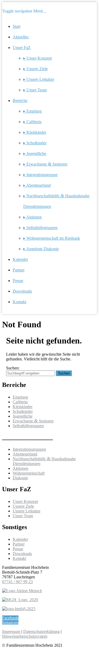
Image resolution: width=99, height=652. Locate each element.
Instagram (10, 622)
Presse (18, 280)
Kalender (20, 259)
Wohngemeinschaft (29, 473)
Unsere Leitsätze (26, 511)
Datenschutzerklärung (41, 631)
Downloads (22, 291)
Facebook (10, 617)
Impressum (11, 631)
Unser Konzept (25, 501)
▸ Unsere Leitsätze (38, 79)
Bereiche (20, 100)
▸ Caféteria (32, 121)
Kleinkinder (22, 406)
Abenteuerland (25, 454)
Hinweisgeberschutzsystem (24, 636)
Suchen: (13, 368)
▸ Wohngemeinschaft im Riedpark (51, 238)
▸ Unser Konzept (37, 58)
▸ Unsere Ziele (35, 68)
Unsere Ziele (23, 506)
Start (16, 26)
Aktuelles (21, 37)
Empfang (20, 397)
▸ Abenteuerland (37, 185)
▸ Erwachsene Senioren (45, 164)
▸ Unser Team (35, 90)
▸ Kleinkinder (34, 132)
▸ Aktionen (32, 217)
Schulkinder (23, 411)
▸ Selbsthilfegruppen (40, 227)
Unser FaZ (22, 47)
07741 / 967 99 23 (17, 581)
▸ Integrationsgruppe (40, 174)
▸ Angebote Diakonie (41, 249)
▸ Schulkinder (34, 143)
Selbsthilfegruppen (28, 425)
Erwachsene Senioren (33, 421)
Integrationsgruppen (29, 449)
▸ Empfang (32, 111)
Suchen (64, 373)
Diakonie (20, 478)
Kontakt (19, 302)
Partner (19, 270)
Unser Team (23, 515)
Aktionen (20, 468)
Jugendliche (22, 416)
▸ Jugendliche (34, 153)
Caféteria (20, 402)
